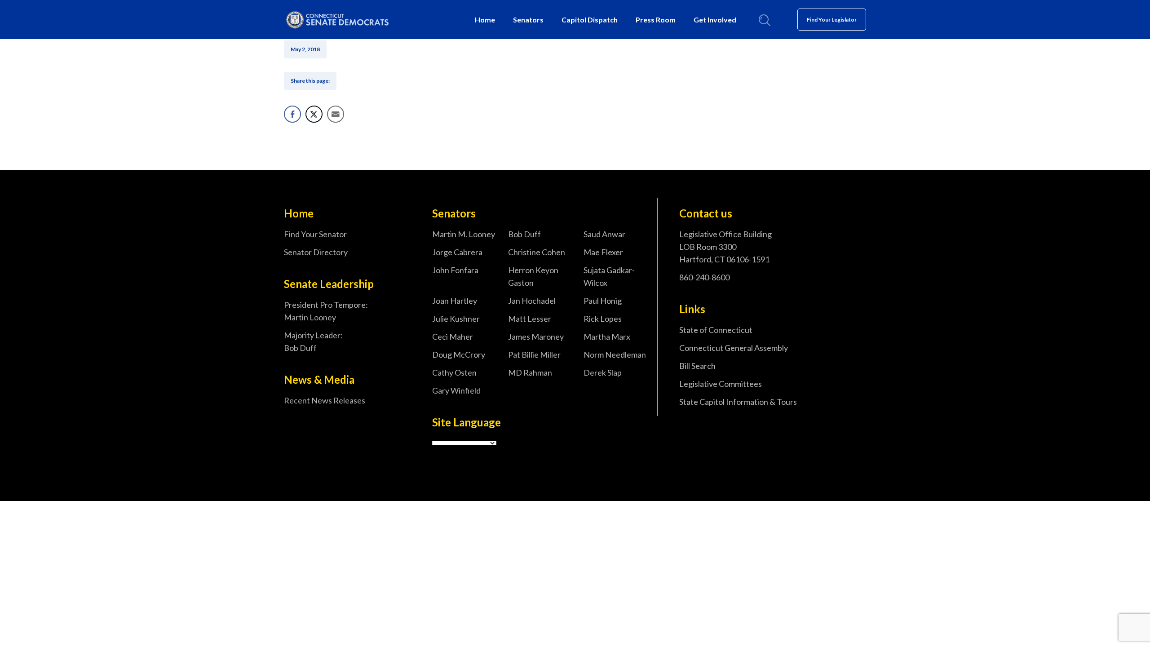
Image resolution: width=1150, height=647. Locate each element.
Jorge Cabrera (457, 252)
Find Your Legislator (832, 19)
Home (485, 19)
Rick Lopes (603, 319)
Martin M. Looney (463, 234)
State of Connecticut (715, 330)
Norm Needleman (615, 354)
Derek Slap (603, 372)
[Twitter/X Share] (314, 114)
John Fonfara (455, 270)
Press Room (656, 19)
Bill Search (697, 366)
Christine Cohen (536, 252)
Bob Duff (524, 234)
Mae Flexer (603, 252)
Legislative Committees (720, 384)
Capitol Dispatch (590, 19)
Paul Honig (603, 301)
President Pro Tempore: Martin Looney (326, 311)
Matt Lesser (529, 319)
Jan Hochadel (532, 301)
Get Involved (715, 19)
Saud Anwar (604, 234)
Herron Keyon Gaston (533, 276)
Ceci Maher (452, 336)
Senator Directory (316, 252)
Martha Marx (607, 336)
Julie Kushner (456, 319)
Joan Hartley (454, 301)
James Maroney (536, 336)
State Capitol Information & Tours (738, 402)
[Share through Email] (335, 114)
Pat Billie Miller (534, 354)
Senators (528, 19)
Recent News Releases (324, 400)
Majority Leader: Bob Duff (313, 341)
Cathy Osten (454, 372)
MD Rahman (530, 372)
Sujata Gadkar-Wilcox (609, 276)
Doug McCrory (458, 354)
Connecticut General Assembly (733, 348)
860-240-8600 (704, 277)
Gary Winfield (456, 390)
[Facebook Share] (292, 114)
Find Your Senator (315, 234)
